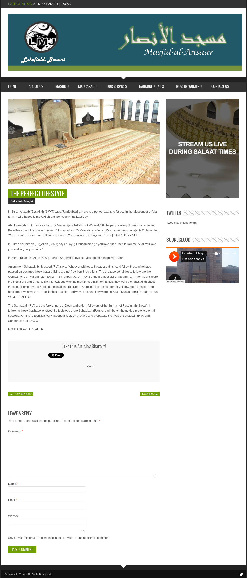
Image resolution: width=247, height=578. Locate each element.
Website (13, 516)
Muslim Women (187, 87)
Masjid (60, 87)
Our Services (117, 87)
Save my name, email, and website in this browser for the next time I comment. (59, 537)
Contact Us (220, 87)
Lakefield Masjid (22, 201)
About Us (36, 87)
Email (13, 500)
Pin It (90, 366)
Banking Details (151, 87)
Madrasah (86, 87)
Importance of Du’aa (54, 4)
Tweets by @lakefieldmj (181, 222)
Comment (15, 431)
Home (12, 87)
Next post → (150, 394)
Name (13, 484)
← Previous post (20, 394)
